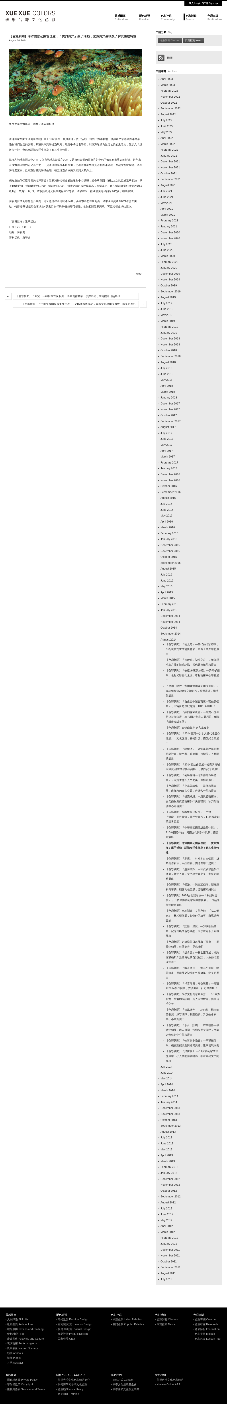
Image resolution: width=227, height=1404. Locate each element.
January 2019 (168, 332)
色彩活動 (191, 15)
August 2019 (168, 297)
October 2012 (168, 1190)
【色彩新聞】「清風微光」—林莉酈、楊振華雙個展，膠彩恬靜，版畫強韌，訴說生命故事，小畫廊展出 (192, 1014)
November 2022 (170, 96)
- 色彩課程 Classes (166, 1319)
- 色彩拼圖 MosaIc (204, 1333)
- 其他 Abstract (14, 1362)
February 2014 (169, 1096)
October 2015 (168, 556)
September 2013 (170, 1125)
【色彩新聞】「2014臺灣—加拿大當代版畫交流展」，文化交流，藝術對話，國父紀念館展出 (193, 738)
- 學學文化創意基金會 (124, 1384)
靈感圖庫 (120, 15)
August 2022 (168, 114)
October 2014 (168, 627)
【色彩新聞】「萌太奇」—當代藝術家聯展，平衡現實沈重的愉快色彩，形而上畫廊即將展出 (192, 649)
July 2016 (166, 503)
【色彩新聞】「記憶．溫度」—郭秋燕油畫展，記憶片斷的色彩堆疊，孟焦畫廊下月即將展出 (192, 931)
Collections (121, 19)
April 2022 (166, 138)
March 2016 (167, 527)
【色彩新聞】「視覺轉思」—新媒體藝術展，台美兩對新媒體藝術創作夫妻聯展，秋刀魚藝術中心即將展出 (192, 801)
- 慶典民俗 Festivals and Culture (25, 1338)
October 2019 (168, 285)
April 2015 (166, 592)
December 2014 (170, 615)
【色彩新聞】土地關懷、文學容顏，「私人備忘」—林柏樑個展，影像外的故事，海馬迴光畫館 (192, 915)
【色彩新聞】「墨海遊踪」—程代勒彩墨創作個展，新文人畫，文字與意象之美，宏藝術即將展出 (192, 874)
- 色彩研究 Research (205, 1324)
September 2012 (170, 1196)
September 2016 (170, 492)
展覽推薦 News (193, 40)
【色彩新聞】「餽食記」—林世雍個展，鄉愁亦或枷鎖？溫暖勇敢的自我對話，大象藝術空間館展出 (192, 957)
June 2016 (166, 509)
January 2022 (168, 155)
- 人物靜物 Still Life (17, 1319)
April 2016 (166, 521)
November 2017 (170, 409)
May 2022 (166, 132)
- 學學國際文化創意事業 (125, 1389)
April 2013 (166, 1155)
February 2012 (169, 1237)
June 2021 (166, 197)
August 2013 (168, 1131)
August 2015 (168, 568)
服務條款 (11, 1374)
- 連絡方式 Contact (122, 1379)
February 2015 (169, 604)
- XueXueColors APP (167, 1384)
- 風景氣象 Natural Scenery (22, 1348)
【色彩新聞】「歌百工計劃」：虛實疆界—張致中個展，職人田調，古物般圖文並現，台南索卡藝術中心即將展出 (192, 1030)
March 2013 (167, 1161)
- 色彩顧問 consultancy (70, 1389)
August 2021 (168, 185)
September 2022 (170, 108)
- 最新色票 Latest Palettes (126, 1319)
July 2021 (166, 191)
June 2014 (166, 1072)
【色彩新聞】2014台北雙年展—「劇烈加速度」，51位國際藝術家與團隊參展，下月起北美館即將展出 (192, 900)
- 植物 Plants (13, 1357)
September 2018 (170, 356)
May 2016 (166, 515)
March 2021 (167, 214)
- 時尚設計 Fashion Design (72, 1319)
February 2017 (169, 462)
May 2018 (166, 379)
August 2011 (168, 1273)
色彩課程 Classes (170, 40)
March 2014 (167, 1090)
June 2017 (166, 438)
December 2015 (170, 545)
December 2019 (170, 273)
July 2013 (166, 1137)
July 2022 (166, 120)
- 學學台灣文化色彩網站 (169, 1379)
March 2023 (167, 85)
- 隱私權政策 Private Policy (21, 1379)
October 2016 (168, 486)
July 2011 (166, 1279)
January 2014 (168, 1102)
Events (190, 19)
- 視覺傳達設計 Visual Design (73, 1329)
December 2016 (170, 474)
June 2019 (166, 309)
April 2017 (166, 450)
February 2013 (169, 1167)
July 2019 (166, 303)
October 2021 (168, 173)
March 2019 (167, 321)
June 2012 (166, 1214)
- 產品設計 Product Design (72, 1333)
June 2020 (166, 250)
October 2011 (168, 1261)
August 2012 (168, 1202)
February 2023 (169, 90)
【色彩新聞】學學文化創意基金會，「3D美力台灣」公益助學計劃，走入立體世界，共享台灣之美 (193, 999)
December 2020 (170, 232)
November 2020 (170, 238)
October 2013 (168, 1120)
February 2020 (169, 262)
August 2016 (168, 497)
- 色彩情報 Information (206, 1329)
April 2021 (166, 208)
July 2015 (166, 574)
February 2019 (169, 326)
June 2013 (166, 1143)
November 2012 (170, 1184)
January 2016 (168, 539)
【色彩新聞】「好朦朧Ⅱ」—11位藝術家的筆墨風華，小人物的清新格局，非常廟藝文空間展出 (192, 1056)
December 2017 (170, 403)
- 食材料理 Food (15, 1333)
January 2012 (168, 1243)
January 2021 (168, 226)
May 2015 (166, 586)
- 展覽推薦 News (165, 1324)
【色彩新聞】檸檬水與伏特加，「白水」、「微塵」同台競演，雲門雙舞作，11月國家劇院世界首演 (192, 816)
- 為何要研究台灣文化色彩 (71, 1384)
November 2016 (170, 480)
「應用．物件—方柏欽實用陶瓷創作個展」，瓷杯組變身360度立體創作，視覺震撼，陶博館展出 (192, 690)
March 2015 (167, 598)
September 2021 (170, 179)
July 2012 (166, 1208)
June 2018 (166, 374)
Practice (144, 19)
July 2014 (166, 1066)
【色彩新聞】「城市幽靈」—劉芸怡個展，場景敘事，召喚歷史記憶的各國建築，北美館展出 (192, 972)
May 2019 (166, 315)
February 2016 (169, 533)
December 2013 (170, 1108)
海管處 (26, 237)
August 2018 (168, 362)
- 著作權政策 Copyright (19, 1384)
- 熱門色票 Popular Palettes (127, 1324)
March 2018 (167, 391)
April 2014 (166, 1084)
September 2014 (170, 633)
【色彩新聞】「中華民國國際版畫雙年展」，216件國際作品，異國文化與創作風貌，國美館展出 (79, 304)
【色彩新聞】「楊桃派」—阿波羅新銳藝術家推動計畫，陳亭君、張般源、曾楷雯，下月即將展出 (192, 753)
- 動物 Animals (14, 1353)
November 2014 (170, 621)
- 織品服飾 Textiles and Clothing (25, 1329)
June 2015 (166, 580)
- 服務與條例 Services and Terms (25, 1389)
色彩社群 (166, 15)
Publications (214, 19)
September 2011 (170, 1267)
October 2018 (168, 350)
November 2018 (170, 344)
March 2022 (167, 144)
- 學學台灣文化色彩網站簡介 (73, 1379)
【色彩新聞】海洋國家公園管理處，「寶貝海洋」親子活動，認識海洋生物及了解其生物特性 (192, 848)
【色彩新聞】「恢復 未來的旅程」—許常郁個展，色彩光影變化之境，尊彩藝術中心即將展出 (193, 675)
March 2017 (167, 456)
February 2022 (169, 149)
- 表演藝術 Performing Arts (21, 1343)
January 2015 (168, 610)
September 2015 (170, 562)
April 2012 (166, 1226)
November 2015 (170, 551)
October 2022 (168, 102)
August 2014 (168, 639)
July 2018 (166, 368)
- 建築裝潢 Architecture (19, 1324)
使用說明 (160, 1374)
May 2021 (166, 203)
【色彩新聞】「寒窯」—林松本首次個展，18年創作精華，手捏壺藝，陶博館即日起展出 (68, 296)
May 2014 (166, 1078)
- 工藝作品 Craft (65, 1338)
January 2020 (168, 267)
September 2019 (170, 291)
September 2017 (170, 421)
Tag (170, 32)
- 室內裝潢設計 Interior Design (74, 1324)
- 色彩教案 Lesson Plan (207, 1338)
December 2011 (170, 1249)
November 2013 (170, 1114)
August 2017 (168, 427)
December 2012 (170, 1179)
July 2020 (166, 244)
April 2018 (166, 385)
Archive (172, 71)
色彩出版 (212, 15)
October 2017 (168, 415)
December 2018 (170, 338)
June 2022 (166, 126)
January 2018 (168, 397)
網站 (123, 206)
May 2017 (166, 444)
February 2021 (169, 220)
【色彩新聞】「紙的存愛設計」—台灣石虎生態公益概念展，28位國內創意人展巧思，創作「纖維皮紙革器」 (192, 717)
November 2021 (170, 167)
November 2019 (170, 279)
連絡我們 (116, 1374)
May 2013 (166, 1149)
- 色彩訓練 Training (67, 1394)
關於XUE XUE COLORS (70, 1374)
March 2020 (167, 256)
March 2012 (167, 1232)
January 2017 (168, 468)
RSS (168, 57)
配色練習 (144, 15)
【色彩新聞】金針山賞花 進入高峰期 (187, 727)
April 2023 (166, 79)
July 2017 (166, 433)
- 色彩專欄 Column (204, 1319)
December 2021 (170, 161)
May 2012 (166, 1220)
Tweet (138, 273)
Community (168, 19)
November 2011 (170, 1255)
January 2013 (168, 1173)
